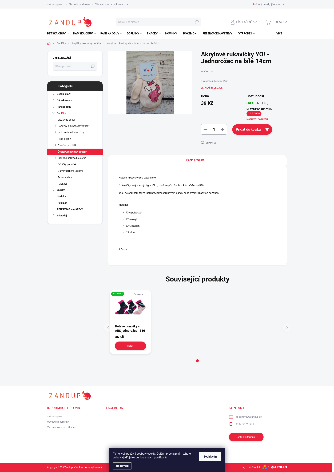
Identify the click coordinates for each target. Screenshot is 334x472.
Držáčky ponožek (67, 164)
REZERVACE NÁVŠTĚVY (70, 209)
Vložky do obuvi (66, 119)
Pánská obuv (64, 106)
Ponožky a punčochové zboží (73, 126)
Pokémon (62, 202)
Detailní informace (211, 88)
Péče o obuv (64, 138)
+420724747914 (245, 423)
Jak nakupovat (55, 4)
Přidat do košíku (248, 129)
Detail (130, 345)
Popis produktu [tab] (195, 160)
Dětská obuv (63, 94)
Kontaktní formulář (246, 437)
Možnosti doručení (257, 119)
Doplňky (61, 113)
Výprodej (62, 215)
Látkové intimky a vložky (71, 132)
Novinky (61, 196)
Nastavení (122, 465)
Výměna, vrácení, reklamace (110, 4)
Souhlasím (210, 456)
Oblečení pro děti (67, 145)
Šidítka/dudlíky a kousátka (72, 158)
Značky (61, 190)
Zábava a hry (65, 177)
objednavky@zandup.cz (249, 416)
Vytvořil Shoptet (251, 467)
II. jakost (62, 183)
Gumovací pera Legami (70, 170)
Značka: (207, 71)
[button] (197, 360)
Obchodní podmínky (79, 4)
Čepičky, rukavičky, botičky (72, 151)
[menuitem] (58, 33)
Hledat (196, 22)
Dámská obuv (64, 100)
